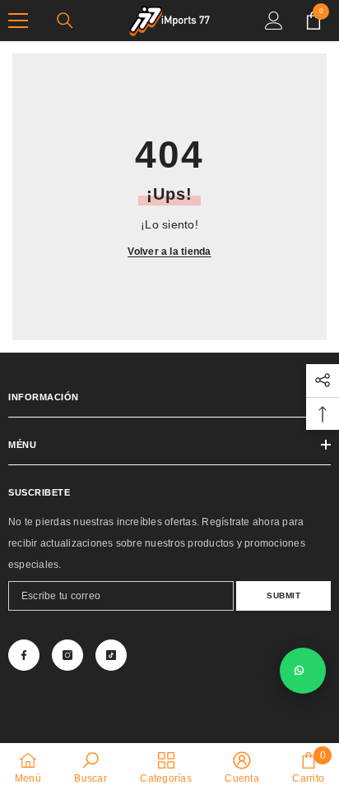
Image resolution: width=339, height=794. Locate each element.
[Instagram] (67, 655)
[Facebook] (23, 655)
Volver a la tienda (169, 251)
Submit (283, 595)
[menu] (18, 20)
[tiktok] (111, 655)
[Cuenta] (274, 21)
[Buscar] (65, 20)
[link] (90, 767)
